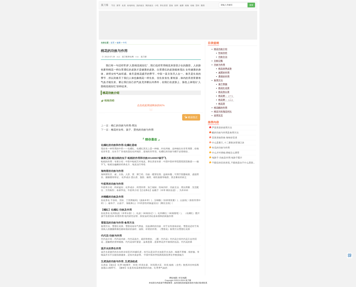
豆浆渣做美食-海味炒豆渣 (224, 137)
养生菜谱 (164, 5)
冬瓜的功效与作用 (221, 147)
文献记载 (218, 61)
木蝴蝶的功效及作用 (112, 196)
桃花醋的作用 (220, 107)
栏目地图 (183, 278)
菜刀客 (104, 5)
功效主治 (222, 57)
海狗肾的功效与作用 (112, 171)
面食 (171, 5)
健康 (182, 5)
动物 (192, 5)
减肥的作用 (223, 72)
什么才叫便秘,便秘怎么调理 (225, 152)
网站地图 (173, 278)
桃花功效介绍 (220, 49)
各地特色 (131, 5)
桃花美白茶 (223, 92)
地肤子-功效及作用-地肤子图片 (227, 157)
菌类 (203, 5)
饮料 (176, 5)
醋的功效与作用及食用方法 (225, 132)
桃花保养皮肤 (225, 68)
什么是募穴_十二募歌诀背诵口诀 (228, 142)
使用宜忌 (218, 115)
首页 (112, 43)
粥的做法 (149, 5)
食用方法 (218, 80)
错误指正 (192, 117)
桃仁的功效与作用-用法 (124, 125)
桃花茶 (221, 104)
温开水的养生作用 (111, 248)
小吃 (157, 5)
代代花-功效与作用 (111, 235)
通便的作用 (223, 76)
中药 (125, 43)
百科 (197, 5)
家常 (118, 5)
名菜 (124, 5)
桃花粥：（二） (226, 100)
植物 (187, 5)
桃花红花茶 (223, 88)
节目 (113, 5)
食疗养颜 (222, 84)
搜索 (251, 5)
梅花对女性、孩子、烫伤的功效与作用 (132, 129)
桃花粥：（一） (226, 96)
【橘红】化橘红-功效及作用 (116, 209)
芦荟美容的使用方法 (222, 127)
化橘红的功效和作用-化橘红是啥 (119, 145)
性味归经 (222, 53)
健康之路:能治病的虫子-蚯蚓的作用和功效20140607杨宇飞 (133, 158)
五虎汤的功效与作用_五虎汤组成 (119, 261)
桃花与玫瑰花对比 (223, 111)
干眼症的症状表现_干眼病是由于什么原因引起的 (234, 162)
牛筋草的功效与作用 (112, 183)
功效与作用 (219, 65)
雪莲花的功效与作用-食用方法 (117, 222)
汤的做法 (140, 5)
